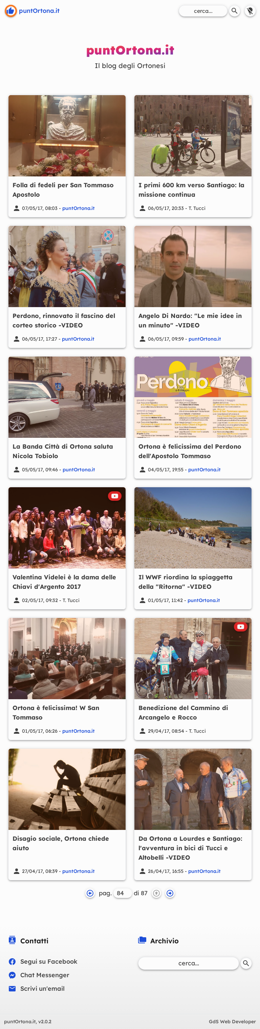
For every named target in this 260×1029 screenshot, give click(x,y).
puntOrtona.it (78, 208)
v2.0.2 (27, 1022)
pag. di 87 (123, 893)
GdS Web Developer (232, 1022)
